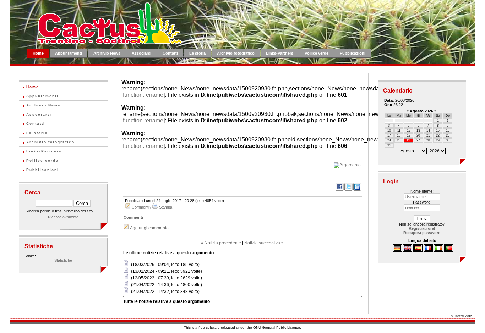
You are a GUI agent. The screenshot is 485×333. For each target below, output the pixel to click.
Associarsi (141, 53)
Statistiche (63, 260)
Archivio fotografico (236, 53)
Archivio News (106, 53)
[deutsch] (397, 250)
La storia (197, 53)
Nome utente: (422, 191)
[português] (448, 250)
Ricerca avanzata (63, 217)
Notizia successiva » (264, 242)
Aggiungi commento (149, 228)
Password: (422, 202)
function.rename (143, 95)
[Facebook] (339, 189)
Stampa (165, 207)
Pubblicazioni (352, 53)
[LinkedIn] (357, 189)
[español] (418, 250)
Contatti (170, 53)
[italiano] (438, 250)
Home (38, 53)
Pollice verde (316, 53)
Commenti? (141, 207)
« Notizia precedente (221, 242)
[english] (407, 250)
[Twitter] (348, 189)
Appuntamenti (68, 53)
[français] (428, 250)
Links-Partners (279, 53)
